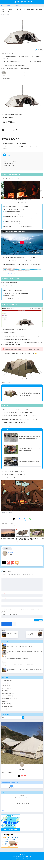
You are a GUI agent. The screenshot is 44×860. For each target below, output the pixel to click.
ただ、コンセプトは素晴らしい (10, 161)
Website (17, 564)
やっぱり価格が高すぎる (9, 165)
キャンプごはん (6, 685)
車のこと (4, 709)
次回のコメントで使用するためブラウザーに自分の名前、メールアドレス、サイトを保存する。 (21, 609)
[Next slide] (41, 191)
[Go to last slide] (3, 191)
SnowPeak (8, 525)
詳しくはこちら (11, 787)
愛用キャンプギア (6, 703)
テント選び (10, 523)
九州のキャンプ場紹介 (7, 696)
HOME (23, 854)
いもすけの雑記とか (7, 680)
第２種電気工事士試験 (7, 706)
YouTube (12, 564)
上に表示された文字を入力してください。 (10, 614)
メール (3, 598)
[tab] (18, 202)
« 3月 (2, 810)
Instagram (8, 564)
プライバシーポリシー (17, 856)
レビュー (14, 525)
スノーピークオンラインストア (7, 273)
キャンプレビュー (6, 688)
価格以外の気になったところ (10, 163)
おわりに (6, 168)
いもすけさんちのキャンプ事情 (22, 2)
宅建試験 (4, 701)
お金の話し (5, 683)
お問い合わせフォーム (26, 856)
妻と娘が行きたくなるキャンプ (9, 698)
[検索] (23, 717)
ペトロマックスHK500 (7, 693)
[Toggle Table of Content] (7, 157)
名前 (3, 593)
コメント (4, 577)
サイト (2, 604)
